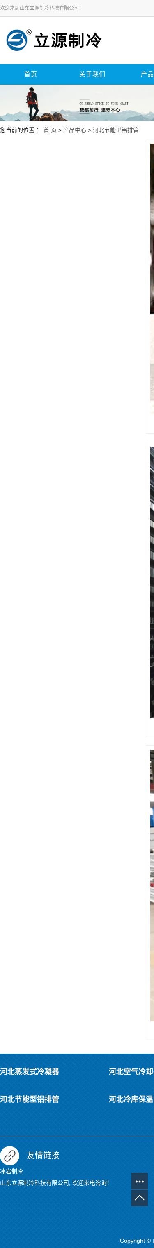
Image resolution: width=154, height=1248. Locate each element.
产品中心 (74, 130)
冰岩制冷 (11, 1171)
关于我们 (92, 74)
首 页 (50, 130)
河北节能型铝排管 (116, 130)
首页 (30, 74)
